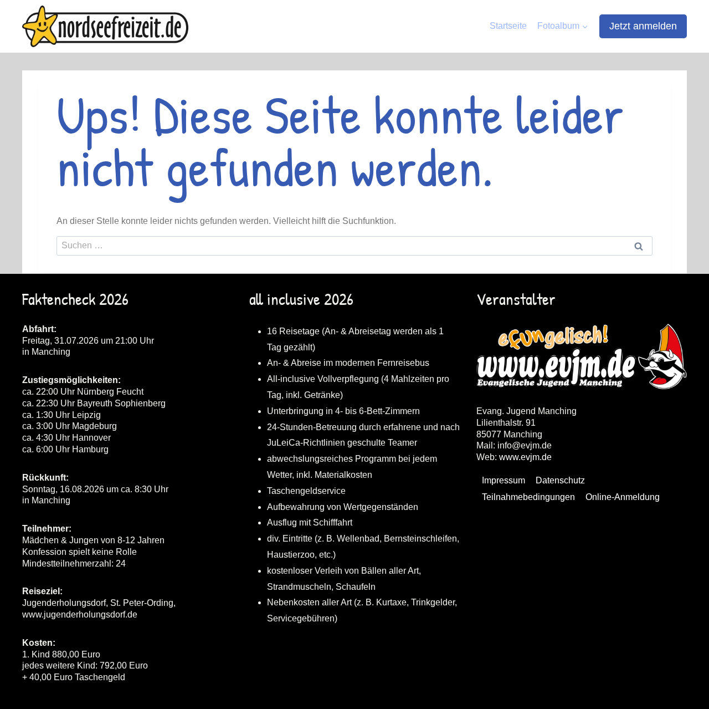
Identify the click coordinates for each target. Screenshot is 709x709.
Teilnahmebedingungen (528, 497)
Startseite (508, 25)
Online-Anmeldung (622, 497)
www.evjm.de (525, 457)
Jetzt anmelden (643, 26)
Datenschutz (560, 480)
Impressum (503, 480)
